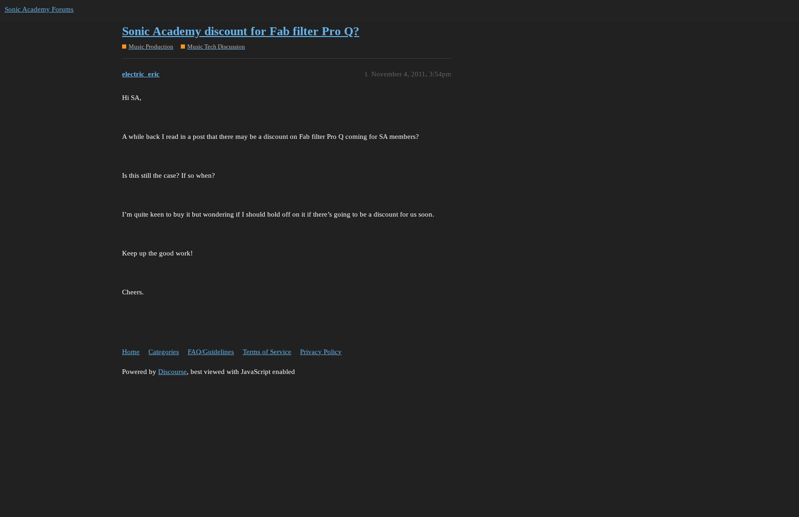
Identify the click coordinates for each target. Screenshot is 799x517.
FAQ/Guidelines (211, 351)
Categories (163, 351)
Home (131, 351)
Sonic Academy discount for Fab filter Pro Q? (240, 31)
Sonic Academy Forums (39, 9)
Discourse (172, 371)
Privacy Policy (321, 351)
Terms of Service (267, 351)
